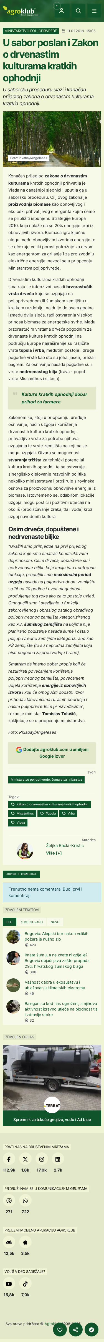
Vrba (71, 813)
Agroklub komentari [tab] (21, 874)
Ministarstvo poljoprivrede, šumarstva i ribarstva (46, 779)
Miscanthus (25, 813)
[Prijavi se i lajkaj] (60, 1329)
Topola (50, 813)
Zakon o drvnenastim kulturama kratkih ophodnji (52, 804)
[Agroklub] (20, 10)
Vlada (20, 823)
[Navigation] (94, 10)
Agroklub (52, 1323)
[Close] (78, 10)
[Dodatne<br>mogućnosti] (91, 1329)
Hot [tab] (9, 922)
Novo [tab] (55, 922)
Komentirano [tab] (32, 922)
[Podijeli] (76, 1329)
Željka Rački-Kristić (65, 845)
